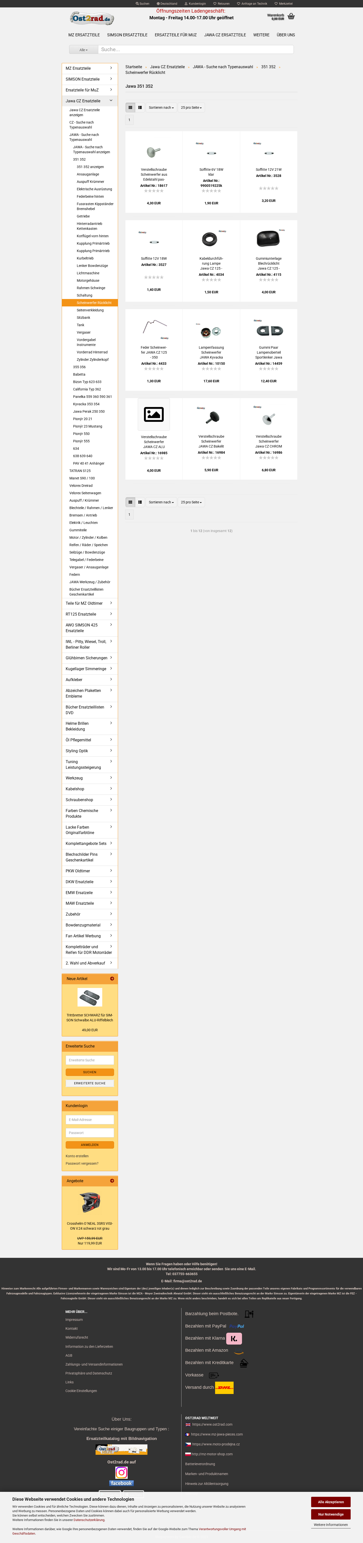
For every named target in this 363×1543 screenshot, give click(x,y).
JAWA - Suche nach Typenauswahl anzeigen (91, 149)
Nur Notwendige (331, 1514)
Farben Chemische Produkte (82, 813)
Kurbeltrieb (85, 258)
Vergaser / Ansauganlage (88, 567)
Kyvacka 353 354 (86, 404)
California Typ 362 (87, 389)
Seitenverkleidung (90, 310)
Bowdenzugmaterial (83, 925)
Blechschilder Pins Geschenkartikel (82, 857)
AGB (68, 1355)
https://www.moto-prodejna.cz (216, 1444)
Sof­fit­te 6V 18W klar (211, 172)
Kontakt (71, 1328)
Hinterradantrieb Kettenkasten (89, 226)
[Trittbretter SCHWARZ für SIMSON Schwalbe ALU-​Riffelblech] (90, 997)
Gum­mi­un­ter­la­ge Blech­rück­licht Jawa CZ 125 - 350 (269, 264)
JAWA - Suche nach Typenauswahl (84, 137)
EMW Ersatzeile (79, 892)
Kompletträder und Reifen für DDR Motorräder (89, 949)
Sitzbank (83, 318)
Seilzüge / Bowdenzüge (87, 552)
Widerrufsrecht (76, 1337)
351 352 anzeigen (90, 167)
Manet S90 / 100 (82, 478)
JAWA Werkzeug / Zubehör (89, 582)
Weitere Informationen (331, 1525)
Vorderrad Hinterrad (92, 352)
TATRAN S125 (80, 471)
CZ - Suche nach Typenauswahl (81, 124)
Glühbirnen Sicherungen (86, 658)
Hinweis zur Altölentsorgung (206, 1484)
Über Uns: (122, 1419)
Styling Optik (77, 751)
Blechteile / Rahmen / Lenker (91, 508)
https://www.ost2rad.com (212, 1424)
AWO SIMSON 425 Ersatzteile (82, 628)
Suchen (144, 3)
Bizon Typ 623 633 (87, 382)
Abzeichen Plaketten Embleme (83, 693)
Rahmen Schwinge (91, 288)
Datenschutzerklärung (89, 1520)
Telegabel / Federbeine (86, 560)
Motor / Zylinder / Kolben (88, 537)
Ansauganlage (88, 174)
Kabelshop (75, 789)
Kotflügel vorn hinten (93, 236)
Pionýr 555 (81, 441)
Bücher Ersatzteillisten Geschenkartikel (86, 591)
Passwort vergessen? (82, 1163)
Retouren (223, 3)
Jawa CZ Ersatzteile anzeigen (84, 112)
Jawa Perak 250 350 (89, 411)
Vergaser (84, 332)
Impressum (74, 1320)
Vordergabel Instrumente (86, 342)
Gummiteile (78, 530)
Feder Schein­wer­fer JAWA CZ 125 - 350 (154, 352)
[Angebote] (112, 1181)
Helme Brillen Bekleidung (77, 726)
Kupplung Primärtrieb (93, 243)
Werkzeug (74, 778)
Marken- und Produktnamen (206, 1474)
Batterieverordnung (200, 1464)
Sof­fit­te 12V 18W (154, 258)
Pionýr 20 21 (82, 419)
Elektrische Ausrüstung (94, 189)
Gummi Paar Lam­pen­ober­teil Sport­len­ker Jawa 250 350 (268, 352)
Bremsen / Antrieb (83, 515)
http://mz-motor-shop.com (212, 1454)
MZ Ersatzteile (84, 35)
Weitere (261, 35)
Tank (80, 325)
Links (69, 1382)
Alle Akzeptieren (331, 1502)
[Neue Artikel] (112, 979)
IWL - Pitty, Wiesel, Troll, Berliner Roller (86, 644)
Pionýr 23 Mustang (87, 426)
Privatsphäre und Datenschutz (88, 1373)
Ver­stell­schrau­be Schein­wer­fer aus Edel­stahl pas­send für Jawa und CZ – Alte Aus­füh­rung (154, 175)
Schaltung (84, 295)
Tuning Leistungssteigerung (83, 764)
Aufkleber (74, 679)
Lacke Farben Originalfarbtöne (80, 830)
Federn (74, 575)
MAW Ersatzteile (80, 903)
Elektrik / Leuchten (83, 523)
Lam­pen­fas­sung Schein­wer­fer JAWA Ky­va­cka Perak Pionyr (211, 352)
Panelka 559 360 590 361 (92, 397)
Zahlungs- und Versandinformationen (94, 1364)
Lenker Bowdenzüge (92, 266)
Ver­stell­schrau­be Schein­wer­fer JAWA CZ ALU (154, 442)
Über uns (286, 35)
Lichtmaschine (88, 273)
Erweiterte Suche (90, 1083)
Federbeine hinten (90, 196)
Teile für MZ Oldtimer (84, 603)
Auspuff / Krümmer (84, 500)
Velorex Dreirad (81, 486)
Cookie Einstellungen (81, 1391)
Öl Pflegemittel (78, 740)
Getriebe (83, 216)
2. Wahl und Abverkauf (85, 963)
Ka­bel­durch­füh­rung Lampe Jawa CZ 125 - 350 (211, 264)
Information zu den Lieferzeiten (89, 1347)
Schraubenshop (79, 799)
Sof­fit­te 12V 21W (269, 169)
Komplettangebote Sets (86, 843)
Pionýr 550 (81, 434)
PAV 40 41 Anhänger (88, 463)
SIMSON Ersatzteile (127, 35)
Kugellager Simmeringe (86, 668)
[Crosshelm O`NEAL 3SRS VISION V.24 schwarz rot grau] (90, 1202)
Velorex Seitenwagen (85, 493)
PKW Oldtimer (78, 871)
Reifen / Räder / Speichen (88, 545)
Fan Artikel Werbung (83, 936)
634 (76, 448)
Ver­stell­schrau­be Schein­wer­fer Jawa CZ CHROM (268, 441)
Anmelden (90, 1145)
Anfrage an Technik (253, 3)
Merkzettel (285, 3)
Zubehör (73, 914)
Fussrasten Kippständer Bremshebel (95, 206)
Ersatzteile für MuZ (176, 35)
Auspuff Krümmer (90, 182)
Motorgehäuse (88, 280)
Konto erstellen (77, 1156)
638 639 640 (82, 456)
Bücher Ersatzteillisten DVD (85, 710)
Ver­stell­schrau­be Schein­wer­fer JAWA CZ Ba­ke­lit (211, 441)
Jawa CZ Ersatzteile (225, 35)
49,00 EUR (90, 1030)
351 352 (79, 159)
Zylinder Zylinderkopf (93, 360)
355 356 (79, 367)
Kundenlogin (196, 3)
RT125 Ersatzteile (81, 614)
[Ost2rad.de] (91, 18)
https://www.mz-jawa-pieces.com (217, 1434)
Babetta (79, 374)
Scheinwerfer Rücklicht (94, 303)
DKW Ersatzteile (79, 881)
